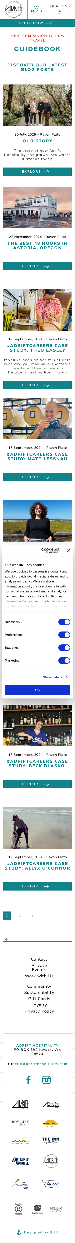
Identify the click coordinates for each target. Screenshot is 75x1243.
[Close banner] (68, 550)
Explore (31, 171)
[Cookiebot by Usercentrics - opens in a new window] (44, 550)
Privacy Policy (39, 1011)
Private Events (39, 968)
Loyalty (39, 1005)
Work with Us (39, 976)
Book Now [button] (31, 23)
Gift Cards (39, 999)
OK (37, 690)
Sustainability (39, 993)
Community (39, 986)
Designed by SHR (41, 1232)
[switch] (64, 634)
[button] (59, 9)
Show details (52, 677)
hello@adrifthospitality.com (39, 1064)
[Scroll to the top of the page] (6, 939)
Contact (39, 959)
